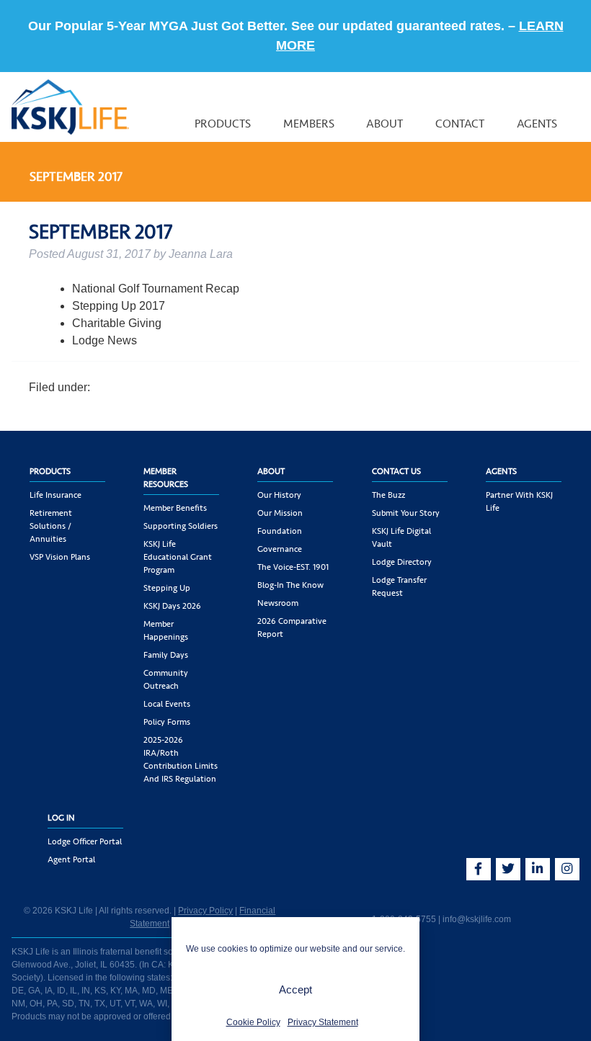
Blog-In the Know (290, 584)
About (385, 124)
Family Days (165, 654)
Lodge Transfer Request (399, 586)
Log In (61, 817)
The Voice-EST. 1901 (293, 566)
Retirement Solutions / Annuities (51, 525)
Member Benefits (175, 507)
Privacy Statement (323, 1022)
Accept (295, 989)
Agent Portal (71, 859)
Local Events (166, 703)
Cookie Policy (253, 1022)
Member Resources (165, 478)
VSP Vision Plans (60, 556)
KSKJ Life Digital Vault (401, 537)
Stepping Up (166, 587)
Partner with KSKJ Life (519, 501)
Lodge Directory (402, 561)
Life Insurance (55, 494)
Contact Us (396, 471)
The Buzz (388, 494)
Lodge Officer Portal (85, 841)
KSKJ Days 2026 (172, 605)
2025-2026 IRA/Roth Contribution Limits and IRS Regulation (180, 759)
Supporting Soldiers (180, 525)
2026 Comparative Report (291, 627)
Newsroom (277, 603)
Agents (537, 124)
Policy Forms (166, 721)
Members (308, 124)
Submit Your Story (406, 512)
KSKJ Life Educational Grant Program (177, 556)
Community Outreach (165, 679)
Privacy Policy (205, 911)
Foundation (279, 530)
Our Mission (280, 512)
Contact (460, 124)
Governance (279, 548)
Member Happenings (165, 630)
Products (223, 124)
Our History (279, 494)
